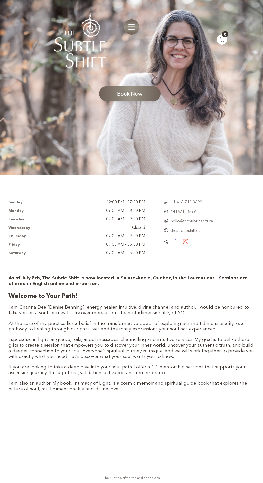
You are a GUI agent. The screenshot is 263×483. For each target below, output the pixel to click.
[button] (222, 39)
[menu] (131, 27)
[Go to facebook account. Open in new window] (175, 241)
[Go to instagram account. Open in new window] (185, 241)
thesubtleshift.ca (185, 230)
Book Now (130, 93)
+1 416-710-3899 (186, 201)
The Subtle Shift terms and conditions (131, 478)
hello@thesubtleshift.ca (192, 220)
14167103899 (183, 211)
